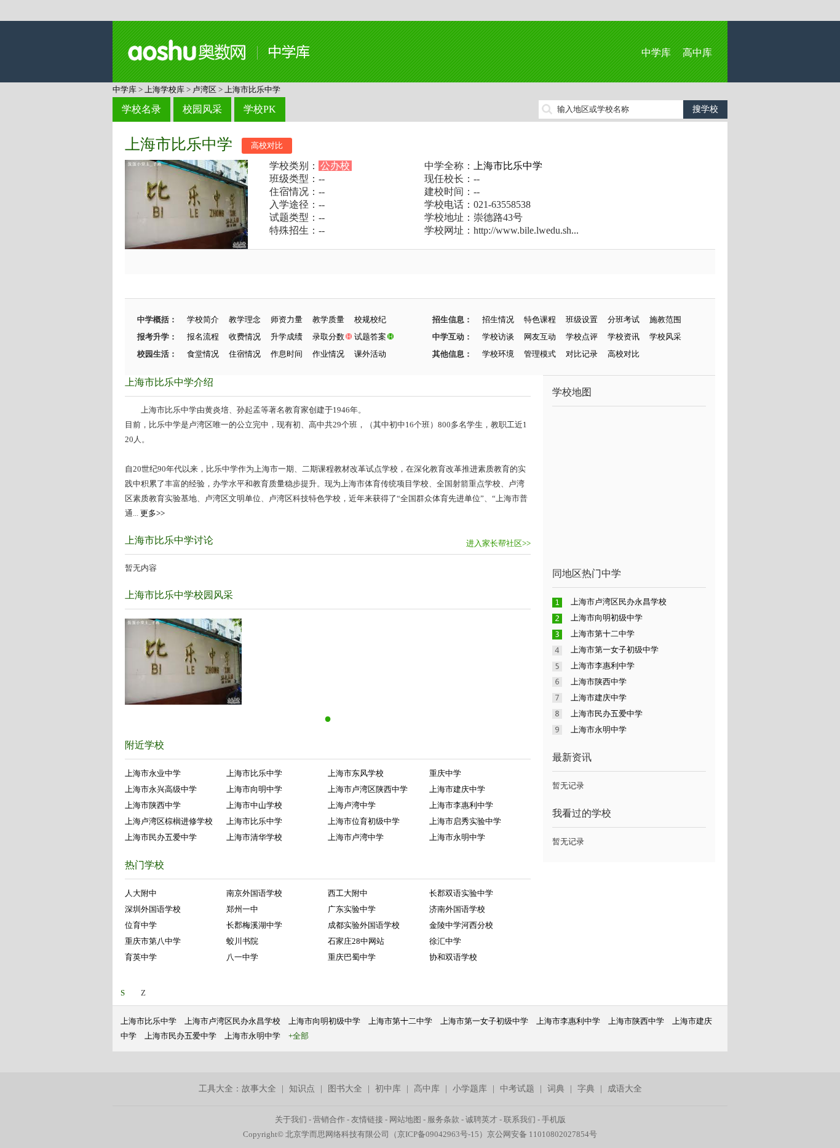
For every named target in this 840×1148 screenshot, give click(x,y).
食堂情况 (203, 353)
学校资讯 (624, 336)
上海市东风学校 (356, 773)
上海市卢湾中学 (356, 837)
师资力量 (287, 319)
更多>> (152, 513)
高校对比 (267, 145)
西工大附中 (348, 893)
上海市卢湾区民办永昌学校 (619, 601)
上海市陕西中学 (153, 805)
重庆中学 (445, 773)
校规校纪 (370, 319)
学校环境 (498, 353)
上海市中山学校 (254, 805)
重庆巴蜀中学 (352, 957)
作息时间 (287, 353)
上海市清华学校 (254, 837)
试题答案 (370, 336)
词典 (556, 1088)
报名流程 (203, 336)
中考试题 (517, 1088)
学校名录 (141, 109)
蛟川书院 (242, 941)
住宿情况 (245, 353)
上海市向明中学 (254, 789)
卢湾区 (204, 89)
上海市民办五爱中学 (161, 837)
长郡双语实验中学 (461, 893)
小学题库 (470, 1088)
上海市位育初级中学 (364, 821)
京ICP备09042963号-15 (438, 1134)
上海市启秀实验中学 (465, 821)
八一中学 (242, 957)
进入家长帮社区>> (498, 543)
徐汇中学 (445, 941)
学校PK (260, 109)
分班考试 (624, 319)
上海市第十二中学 (603, 633)
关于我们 (291, 1119)
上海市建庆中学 (457, 789)
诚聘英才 (481, 1119)
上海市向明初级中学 (607, 617)
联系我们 (520, 1119)
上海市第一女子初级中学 (615, 649)
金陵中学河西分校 (461, 925)
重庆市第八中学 (153, 941)
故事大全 (259, 1088)
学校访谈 (498, 336)
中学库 (656, 52)
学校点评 (582, 336)
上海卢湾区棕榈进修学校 (169, 821)
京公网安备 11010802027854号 (542, 1134)
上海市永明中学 (457, 837)
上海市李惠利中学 (461, 805)
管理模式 (540, 353)
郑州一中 (242, 909)
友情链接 (367, 1119)
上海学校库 (164, 89)
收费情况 (245, 336)
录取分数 (328, 336)
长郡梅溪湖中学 (254, 925)
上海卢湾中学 (352, 805)
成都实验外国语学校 (364, 925)
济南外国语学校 (457, 909)
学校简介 (203, 319)
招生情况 (498, 319)
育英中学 (141, 957)
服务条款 (443, 1119)
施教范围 (665, 319)
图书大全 (345, 1088)
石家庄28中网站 (356, 941)
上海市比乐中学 (252, 89)
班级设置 (582, 319)
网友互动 (540, 336)
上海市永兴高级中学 (161, 789)
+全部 (298, 1035)
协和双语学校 (453, 957)
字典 (586, 1088)
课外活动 (370, 353)
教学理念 (245, 319)
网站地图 (405, 1119)
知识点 (302, 1088)
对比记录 (582, 353)
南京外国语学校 (254, 893)
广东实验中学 (352, 909)
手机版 (554, 1119)
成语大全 (625, 1088)
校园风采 (202, 109)
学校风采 (665, 336)
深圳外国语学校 (153, 909)
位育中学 (141, 925)
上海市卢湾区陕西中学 (368, 789)
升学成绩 (287, 336)
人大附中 (141, 893)
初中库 (388, 1088)
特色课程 (540, 319)
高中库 (697, 52)
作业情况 (328, 353)
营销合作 (329, 1119)
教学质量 (328, 319)
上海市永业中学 (153, 773)
